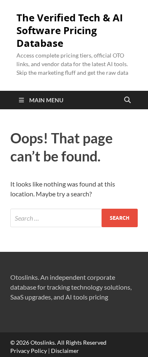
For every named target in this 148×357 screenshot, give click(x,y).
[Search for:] (74, 218)
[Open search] (127, 100)
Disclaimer (65, 350)
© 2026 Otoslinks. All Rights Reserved (58, 342)
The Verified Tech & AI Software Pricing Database (69, 30)
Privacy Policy (28, 350)
